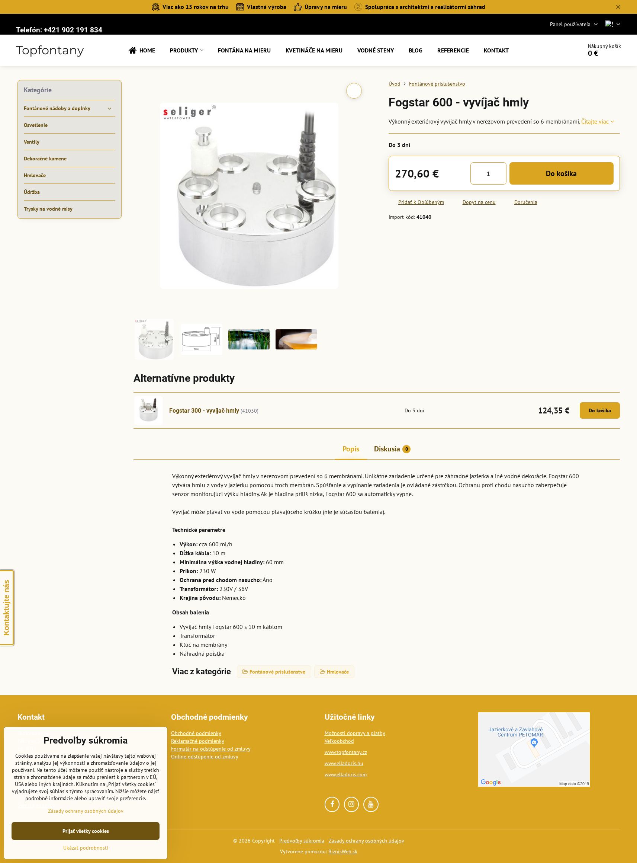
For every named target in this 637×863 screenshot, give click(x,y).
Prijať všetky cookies (85, 831)
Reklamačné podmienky (197, 741)
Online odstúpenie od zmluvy (204, 756)
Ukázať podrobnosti (85, 847)
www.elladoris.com (346, 774)
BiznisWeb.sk (342, 851)
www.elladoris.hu (344, 763)
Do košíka (561, 173)
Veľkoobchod (339, 741)
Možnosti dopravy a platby (355, 733)
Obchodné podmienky (196, 733)
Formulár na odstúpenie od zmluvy (211, 748)
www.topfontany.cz (346, 752)
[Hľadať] (556, 50)
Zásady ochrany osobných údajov (366, 840)
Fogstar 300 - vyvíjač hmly (204, 410)
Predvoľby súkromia (301, 840)
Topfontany (50, 50)
